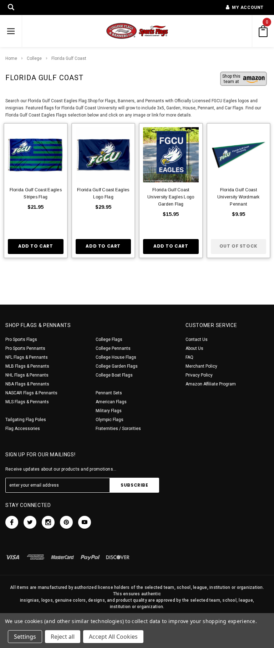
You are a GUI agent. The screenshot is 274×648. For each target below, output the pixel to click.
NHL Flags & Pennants (27, 375)
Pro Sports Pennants (25, 348)
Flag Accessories (22, 428)
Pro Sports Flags (21, 339)
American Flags (111, 401)
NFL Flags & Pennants (26, 357)
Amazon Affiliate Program (211, 384)
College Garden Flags (117, 366)
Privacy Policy (199, 375)
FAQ (189, 357)
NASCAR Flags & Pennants (31, 392)
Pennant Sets (109, 392)
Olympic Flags (109, 419)
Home (11, 58)
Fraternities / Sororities (118, 428)
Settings (25, 637)
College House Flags (116, 357)
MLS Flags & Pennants (27, 401)
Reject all (63, 637)
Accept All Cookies (113, 637)
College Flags (109, 339)
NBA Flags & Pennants (27, 384)
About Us (194, 348)
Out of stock (238, 246)
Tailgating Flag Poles (25, 419)
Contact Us (197, 339)
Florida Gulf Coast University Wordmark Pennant (238, 197)
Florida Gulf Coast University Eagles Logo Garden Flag (170, 197)
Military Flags (109, 410)
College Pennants (113, 348)
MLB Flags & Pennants (27, 366)
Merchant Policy (201, 366)
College (34, 58)
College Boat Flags (114, 375)
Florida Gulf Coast (68, 58)
